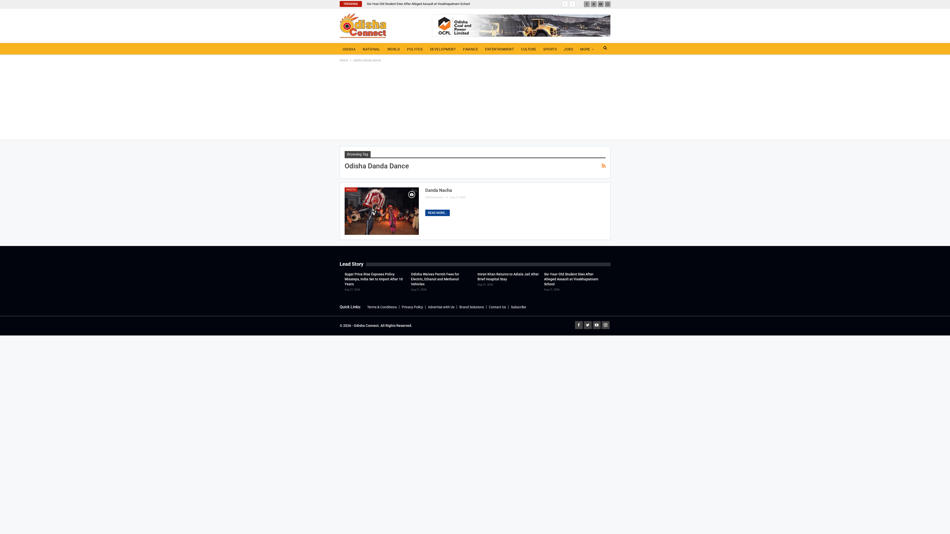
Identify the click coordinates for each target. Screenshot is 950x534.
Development (443, 49)
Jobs (568, 49)
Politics (415, 49)
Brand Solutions (471, 307)
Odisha (349, 49)
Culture (528, 49)
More (585, 49)
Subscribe (518, 307)
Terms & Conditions (382, 307)
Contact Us (497, 307)
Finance (470, 49)
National (371, 49)
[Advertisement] (475, 100)
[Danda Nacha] (382, 211)
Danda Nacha (438, 190)
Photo (351, 189)
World (393, 49)
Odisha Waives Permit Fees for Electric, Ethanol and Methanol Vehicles (435, 279)
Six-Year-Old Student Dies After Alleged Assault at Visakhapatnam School (418, 4)
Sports (550, 49)
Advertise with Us (441, 307)
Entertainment (499, 49)
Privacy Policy (412, 307)
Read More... (437, 213)
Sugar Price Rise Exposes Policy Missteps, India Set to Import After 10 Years (374, 279)
